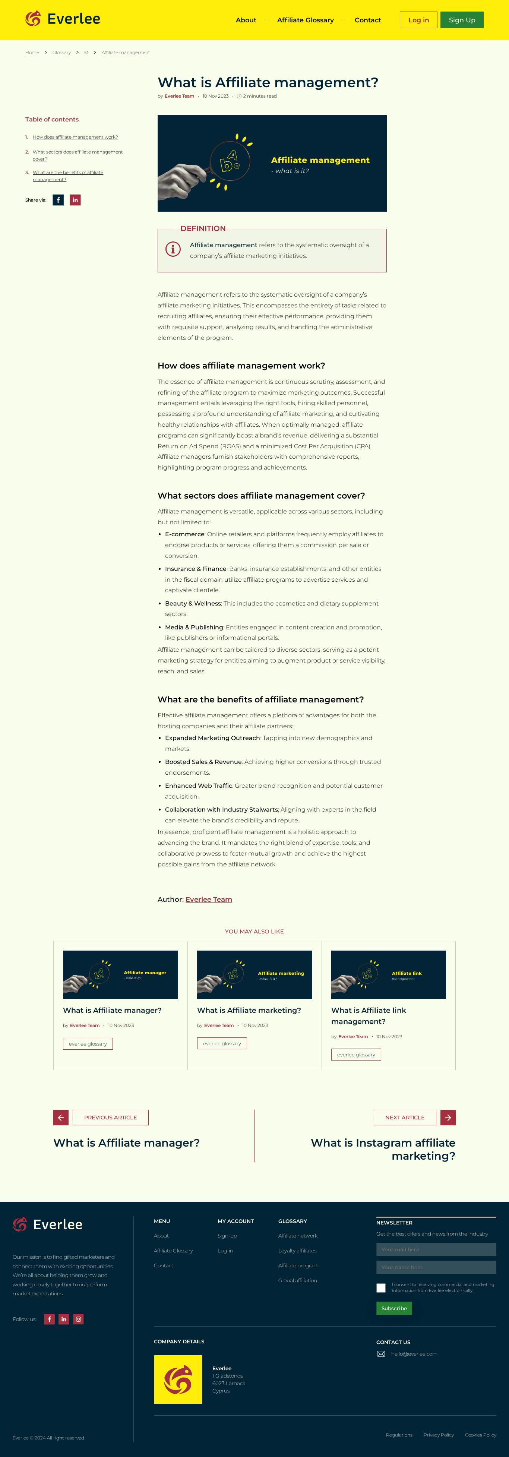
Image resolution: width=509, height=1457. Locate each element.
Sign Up (462, 20)
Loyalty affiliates (297, 1251)
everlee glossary (88, 1044)
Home (32, 52)
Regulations (399, 1435)
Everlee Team (209, 899)
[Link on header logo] (62, 19)
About (246, 20)
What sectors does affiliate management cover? (78, 155)
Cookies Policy (480, 1435)
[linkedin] (64, 1321)
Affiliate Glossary (305, 20)
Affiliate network (298, 1236)
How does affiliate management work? (75, 136)
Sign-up (227, 1236)
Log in (418, 20)
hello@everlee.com (414, 1354)
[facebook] (49, 1321)
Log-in (225, 1251)
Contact (368, 20)
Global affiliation (297, 1280)
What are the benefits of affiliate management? (68, 176)
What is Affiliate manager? (112, 1010)
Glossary (62, 52)
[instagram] (78, 1321)
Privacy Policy (439, 1435)
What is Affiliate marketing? (249, 1010)
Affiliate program (298, 1265)
